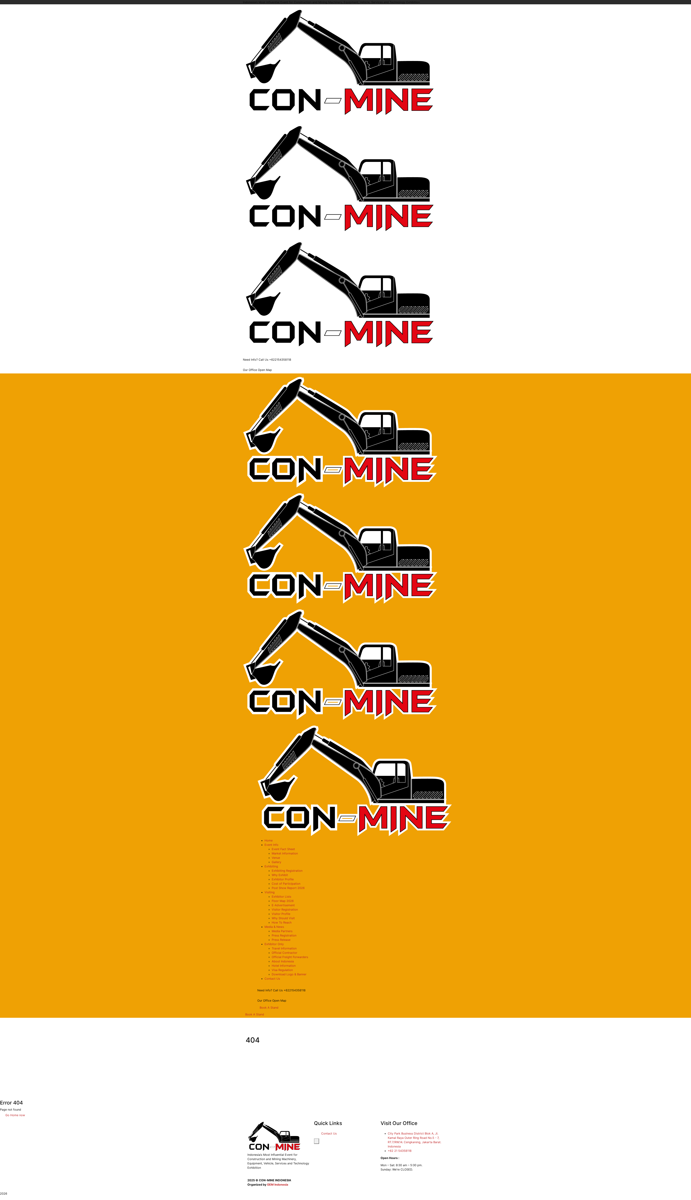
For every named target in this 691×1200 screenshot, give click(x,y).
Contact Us (329, 1133)
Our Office (250, 370)
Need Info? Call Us (255, 359)
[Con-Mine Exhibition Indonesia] (340, 62)
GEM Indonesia (277, 1184)
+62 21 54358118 (400, 1151)
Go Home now (14, 1115)
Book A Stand (269, 1007)
